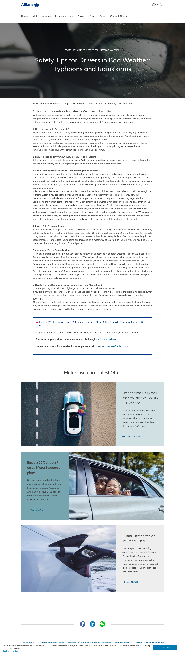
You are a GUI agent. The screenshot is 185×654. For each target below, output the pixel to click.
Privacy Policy (122, 642)
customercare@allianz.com (114, 346)
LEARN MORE (133, 436)
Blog (92, 16)
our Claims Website (106, 339)
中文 (159, 4)
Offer (103, 16)
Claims (81, 16)
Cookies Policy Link (10, 651)
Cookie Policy (28, 642)
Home (24, 16)
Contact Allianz (118, 16)
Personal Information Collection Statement (89, 642)
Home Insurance (64, 16)
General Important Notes (51, 642)
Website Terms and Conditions (149, 642)
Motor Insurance (41, 16)
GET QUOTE (37, 509)
